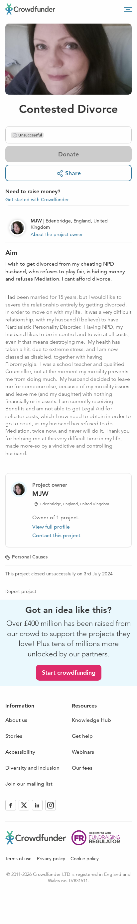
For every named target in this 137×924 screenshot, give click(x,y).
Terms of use (18, 859)
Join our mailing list (29, 784)
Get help (82, 736)
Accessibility (20, 752)
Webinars (83, 752)
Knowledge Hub (91, 720)
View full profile (51, 527)
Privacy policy (51, 859)
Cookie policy (84, 859)
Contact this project (56, 535)
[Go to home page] (30, 9)
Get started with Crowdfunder (37, 200)
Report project (20, 591)
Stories (13, 736)
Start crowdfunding (68, 672)
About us (16, 720)
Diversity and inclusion (32, 768)
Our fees (82, 768)
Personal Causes (30, 557)
